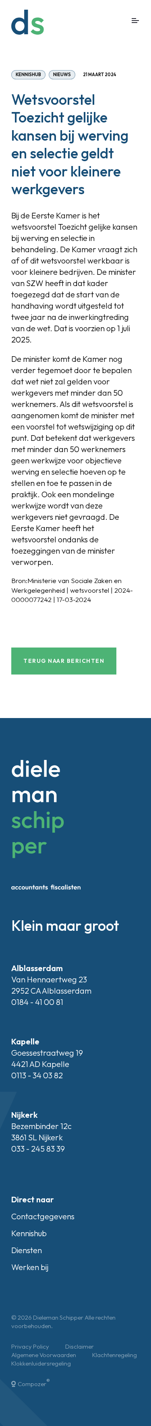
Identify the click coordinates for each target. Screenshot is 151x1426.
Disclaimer (79, 1346)
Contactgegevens (42, 1216)
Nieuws (62, 74)
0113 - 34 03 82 (37, 1075)
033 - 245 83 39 (38, 1149)
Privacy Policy (30, 1346)
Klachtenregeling (114, 1355)
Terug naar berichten (63, 660)
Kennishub (28, 74)
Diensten (26, 1250)
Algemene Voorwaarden (43, 1355)
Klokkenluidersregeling (41, 1363)
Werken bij (29, 1267)
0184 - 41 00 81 (37, 1002)
